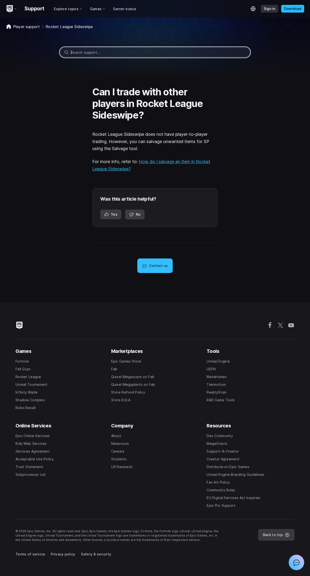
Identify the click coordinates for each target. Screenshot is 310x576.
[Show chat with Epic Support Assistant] (296, 562)
